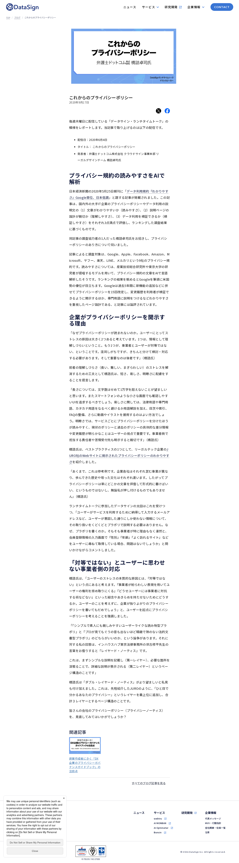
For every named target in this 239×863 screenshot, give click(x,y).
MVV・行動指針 (213, 823)
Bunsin (157, 832)
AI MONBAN (160, 823)
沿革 (207, 832)
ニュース (139, 813)
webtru (158, 818)
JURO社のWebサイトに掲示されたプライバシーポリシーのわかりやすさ (119, 455)
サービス (159, 813)
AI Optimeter (161, 827)
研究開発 (187, 813)
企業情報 (210, 813)
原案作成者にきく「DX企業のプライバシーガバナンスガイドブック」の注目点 (85, 764)
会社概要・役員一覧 (215, 827)
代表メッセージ (213, 818)
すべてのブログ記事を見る (149, 783)
